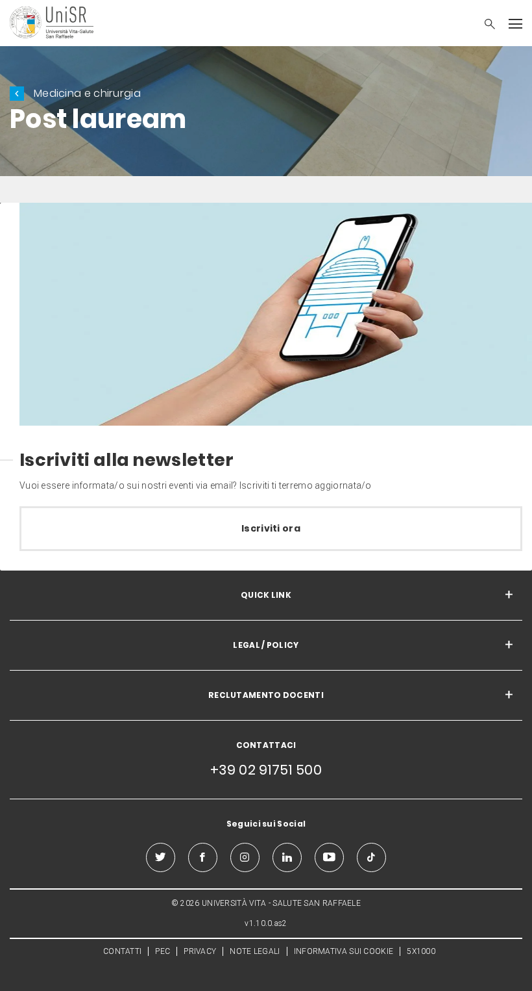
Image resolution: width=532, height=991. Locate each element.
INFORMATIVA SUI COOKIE (344, 951)
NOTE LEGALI (255, 951)
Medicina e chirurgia (87, 93)
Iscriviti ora (270, 528)
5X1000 (421, 951)
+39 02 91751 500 (266, 769)
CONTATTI (122, 951)
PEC (162, 951)
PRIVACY (200, 951)
